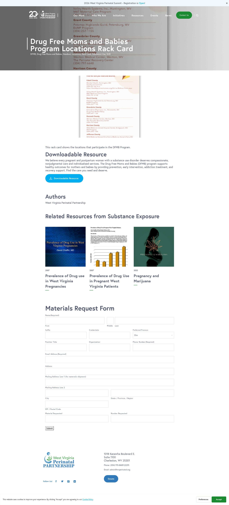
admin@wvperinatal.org (120, 469)
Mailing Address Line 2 (55, 387)
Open (141, 3)
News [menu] (168, 15)
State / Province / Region (122, 398)
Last (117, 326)
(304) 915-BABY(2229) (119, 465)
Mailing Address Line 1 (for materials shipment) (65, 377)
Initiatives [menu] (119, 15)
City (47, 398)
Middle (110, 326)
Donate (111, 479)
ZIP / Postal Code (53, 409)
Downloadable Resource (66, 178)
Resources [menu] (138, 15)
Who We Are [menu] (99, 15)
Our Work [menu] (79, 15)
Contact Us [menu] (184, 15)
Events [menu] (154, 15)
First (47, 326)
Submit (49, 428)
